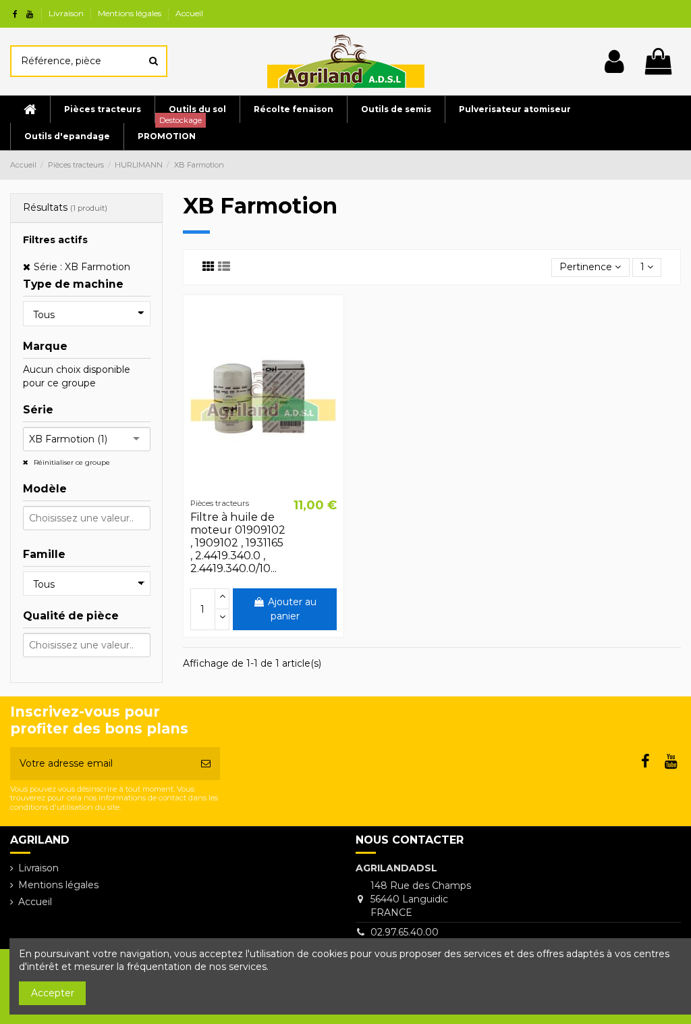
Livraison (67, 13)
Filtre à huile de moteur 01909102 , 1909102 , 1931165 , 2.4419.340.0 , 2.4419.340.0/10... (237, 543)
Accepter (52, 993)
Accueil (189, 13)
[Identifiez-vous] (614, 61)
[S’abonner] (206, 763)
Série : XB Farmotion (82, 267)
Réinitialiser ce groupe (71, 462)
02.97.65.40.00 (404, 932)
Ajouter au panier (292, 609)
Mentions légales (130, 13)
